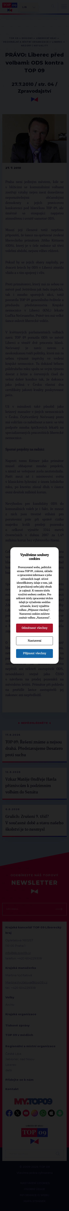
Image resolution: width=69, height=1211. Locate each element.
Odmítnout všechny (35, 627)
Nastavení (34, 640)
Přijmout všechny (34, 653)
